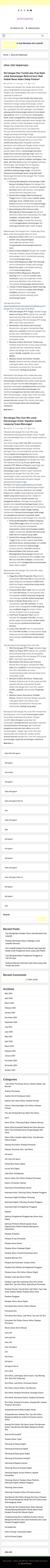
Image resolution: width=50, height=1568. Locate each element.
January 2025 (10, 1056)
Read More (8, 409)
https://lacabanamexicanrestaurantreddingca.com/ (24, 306)
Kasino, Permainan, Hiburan (15, 1183)
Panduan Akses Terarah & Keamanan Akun (21, 1253)
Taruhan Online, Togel (13, 1439)
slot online (9, 772)
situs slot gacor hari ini (14, 801)
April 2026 (9, 998)
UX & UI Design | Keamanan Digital (18, 1532)
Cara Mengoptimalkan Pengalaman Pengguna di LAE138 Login (21, 2)
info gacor (9, 1154)
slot (6, 810)
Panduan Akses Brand (13, 1243)
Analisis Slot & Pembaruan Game (17, 1096)
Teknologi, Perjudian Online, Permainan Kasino (23, 1492)
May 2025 (8, 1037)
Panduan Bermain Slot (13, 1258)
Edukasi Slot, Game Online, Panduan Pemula (22, 1101)
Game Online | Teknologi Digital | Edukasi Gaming (24, 1122)
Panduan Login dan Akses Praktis (18, 1277)
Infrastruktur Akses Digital (15, 1164)
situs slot (8, 1342)
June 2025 (9, 1032)
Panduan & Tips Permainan (15, 1239)
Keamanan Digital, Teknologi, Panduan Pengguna (23, 1202)
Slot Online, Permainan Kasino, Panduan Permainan (24, 1398)
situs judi (8, 1333)
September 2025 (11, 1022)
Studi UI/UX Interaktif (13, 1434)
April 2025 (9, 1041)
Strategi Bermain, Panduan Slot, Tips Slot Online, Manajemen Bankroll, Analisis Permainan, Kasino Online (24, 1417)
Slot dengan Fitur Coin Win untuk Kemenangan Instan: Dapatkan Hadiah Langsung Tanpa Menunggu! (23, 420)
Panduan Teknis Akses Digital (16, 1301)
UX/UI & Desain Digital (13, 1537)
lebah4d (8, 1212)
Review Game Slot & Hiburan (16, 1328)
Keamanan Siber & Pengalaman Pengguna (21, 1207)
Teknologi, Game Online (14, 1487)
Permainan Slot (11, 1311)
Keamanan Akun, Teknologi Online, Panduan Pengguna (26, 1193)
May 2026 (8, 993)
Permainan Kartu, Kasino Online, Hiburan (20, 1306)
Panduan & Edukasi (12, 1234)
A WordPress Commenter (15, 979)
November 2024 (11, 1065)
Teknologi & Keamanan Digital (16, 1449)
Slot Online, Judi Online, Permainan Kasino (21, 1383)
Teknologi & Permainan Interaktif (17, 1458)
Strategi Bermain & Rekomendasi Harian (20, 1410)
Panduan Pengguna (12, 1296)
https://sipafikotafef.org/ (26, 485)
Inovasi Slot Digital (12, 1169)
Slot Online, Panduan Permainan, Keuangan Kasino (24, 1393)
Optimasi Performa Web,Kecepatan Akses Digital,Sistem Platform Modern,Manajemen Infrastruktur (22, 1226)
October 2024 (10, 1070)
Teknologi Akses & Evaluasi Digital (18, 1468)
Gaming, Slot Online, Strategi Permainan (20, 1145)
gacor (7, 1118)
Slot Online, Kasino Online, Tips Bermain (20, 1388)
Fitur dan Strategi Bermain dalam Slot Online (22, 1113)
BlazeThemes (26, 1564)
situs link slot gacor (12, 753)
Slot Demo (9, 1357)
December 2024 (11, 1060)
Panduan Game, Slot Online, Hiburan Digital (21, 1272)
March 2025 (9, 1046)
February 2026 (10, 1008)
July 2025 (8, 1027)
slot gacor (9, 763)
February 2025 (10, 1051)
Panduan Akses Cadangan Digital (17, 1248)
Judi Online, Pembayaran (14, 1173)
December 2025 (11, 1017)
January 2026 (10, 1013)
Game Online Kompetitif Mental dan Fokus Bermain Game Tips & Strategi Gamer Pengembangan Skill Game (24, 1130)
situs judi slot (10, 1337)
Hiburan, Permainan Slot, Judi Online (19, 1149)
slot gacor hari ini (11, 1366)
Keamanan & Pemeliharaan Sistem (18, 1188)
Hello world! (33, 980)
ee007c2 (9, 83)
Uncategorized (10, 1527)
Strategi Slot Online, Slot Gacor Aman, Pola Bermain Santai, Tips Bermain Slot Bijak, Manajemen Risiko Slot (25, 1427)
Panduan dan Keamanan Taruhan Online (20, 1263)
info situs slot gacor (12, 1159)
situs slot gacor (11, 791)
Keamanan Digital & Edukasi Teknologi (20, 1197)
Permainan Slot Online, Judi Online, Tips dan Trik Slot (25, 1316)
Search (6, 914)
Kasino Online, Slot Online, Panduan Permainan (23, 1178)
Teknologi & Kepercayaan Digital (17, 1454)
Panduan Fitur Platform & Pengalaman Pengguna (23, 1267)
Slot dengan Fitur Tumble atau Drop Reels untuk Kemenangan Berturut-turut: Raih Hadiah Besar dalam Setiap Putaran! (24, 76)
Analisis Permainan (12, 1091)
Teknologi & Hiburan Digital (15, 1444)
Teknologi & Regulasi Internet (16, 1463)
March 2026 (9, 1003)
